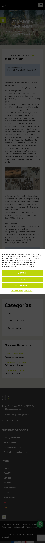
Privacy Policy (28, 291)
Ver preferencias (22, 285)
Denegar (22, 279)
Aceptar (22, 273)
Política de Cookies (17, 291)
